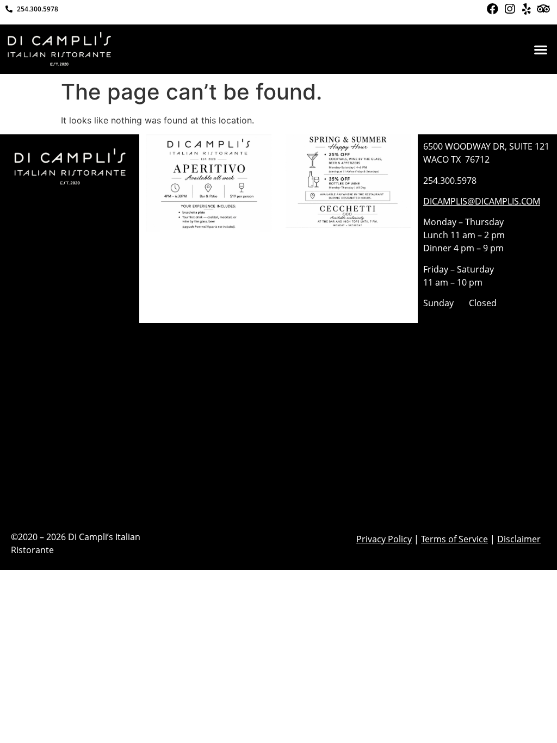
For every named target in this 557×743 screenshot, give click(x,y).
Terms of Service (454, 539)
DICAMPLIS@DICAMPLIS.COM (481, 201)
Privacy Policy (384, 539)
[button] (541, 49)
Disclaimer (519, 539)
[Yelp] (526, 9)
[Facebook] (492, 9)
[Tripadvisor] (544, 9)
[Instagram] (509, 9)
